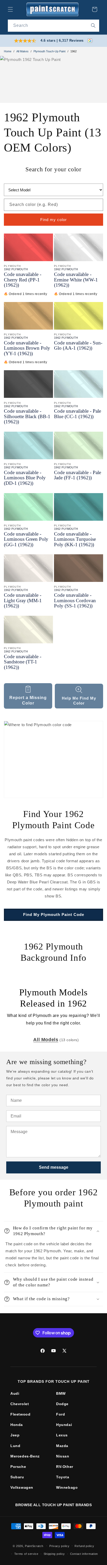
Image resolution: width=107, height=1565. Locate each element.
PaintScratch (34, 1545)
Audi (14, 1393)
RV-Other (64, 1467)
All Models (45, 1039)
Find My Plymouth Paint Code (53, 914)
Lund (15, 1446)
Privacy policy (59, 1546)
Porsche (18, 1467)
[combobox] (53, 26)
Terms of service (26, 1553)
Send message (53, 1167)
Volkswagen (21, 1487)
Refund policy (84, 1546)
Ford (60, 1414)
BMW (61, 1393)
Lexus (62, 1435)
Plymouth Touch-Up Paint (49, 51)
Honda (16, 1425)
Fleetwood (20, 1414)
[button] (10, 9)
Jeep (14, 1435)
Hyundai (64, 1425)
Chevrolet (19, 1404)
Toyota (62, 1477)
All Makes (22, 51)
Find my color (53, 219)
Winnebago (67, 1487)
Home (7, 51)
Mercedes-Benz (25, 1456)
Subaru (17, 1477)
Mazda (62, 1446)
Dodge (62, 1404)
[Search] (93, 25)
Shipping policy (54, 1553)
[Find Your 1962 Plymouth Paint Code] (53, 759)
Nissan (62, 1456)
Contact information (84, 1553)
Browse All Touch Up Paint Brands (53, 1505)
